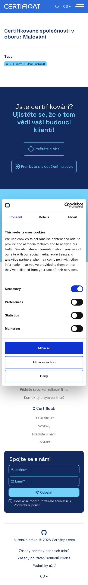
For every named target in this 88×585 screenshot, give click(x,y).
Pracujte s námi (44, 434)
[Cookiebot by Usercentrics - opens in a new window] (64, 205)
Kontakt (44, 442)
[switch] (77, 302)
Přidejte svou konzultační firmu (44, 389)
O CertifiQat (44, 418)
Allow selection (44, 362)
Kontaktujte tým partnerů (44, 397)
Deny (44, 376)
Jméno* (21, 470)
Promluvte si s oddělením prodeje (47, 166)
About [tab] (72, 217)
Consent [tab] (15, 217)
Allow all (44, 348)
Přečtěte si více (47, 149)
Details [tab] (44, 217)
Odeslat (46, 492)
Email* (20, 481)
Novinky (44, 426)
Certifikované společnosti (25, 63)
